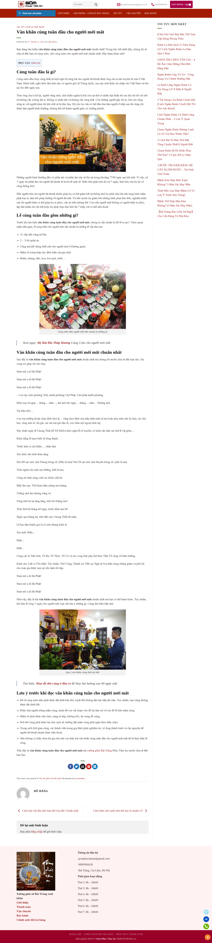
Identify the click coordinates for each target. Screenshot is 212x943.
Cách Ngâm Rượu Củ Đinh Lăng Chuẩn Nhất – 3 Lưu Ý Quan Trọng (175, 119)
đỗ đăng (52, 42)
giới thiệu (64, 13)
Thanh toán (24, 906)
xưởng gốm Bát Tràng (99, 750)
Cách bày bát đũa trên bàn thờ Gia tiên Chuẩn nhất (49, 810)
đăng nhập (37, 831)
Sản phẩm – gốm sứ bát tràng (92, 13)
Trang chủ (75, 934)
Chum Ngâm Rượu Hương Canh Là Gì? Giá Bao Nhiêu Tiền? (175, 131)
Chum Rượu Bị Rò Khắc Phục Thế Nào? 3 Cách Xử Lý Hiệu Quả (174, 155)
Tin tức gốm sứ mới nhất (31, 27)
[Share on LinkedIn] (95, 766)
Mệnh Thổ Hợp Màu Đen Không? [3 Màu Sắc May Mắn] (174, 203)
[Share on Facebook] (70, 766)
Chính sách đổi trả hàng (31, 919)
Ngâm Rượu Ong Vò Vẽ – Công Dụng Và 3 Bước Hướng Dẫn (175, 76)
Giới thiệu (22, 902)
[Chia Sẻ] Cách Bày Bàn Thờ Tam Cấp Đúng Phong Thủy (176, 36)
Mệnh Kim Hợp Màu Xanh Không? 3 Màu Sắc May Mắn (173, 182)
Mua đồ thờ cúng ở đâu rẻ (53, 683)
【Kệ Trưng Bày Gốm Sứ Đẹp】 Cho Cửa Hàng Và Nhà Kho (175, 214)
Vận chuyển (133, 13)
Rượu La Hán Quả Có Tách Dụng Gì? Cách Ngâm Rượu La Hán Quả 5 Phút (176, 49)
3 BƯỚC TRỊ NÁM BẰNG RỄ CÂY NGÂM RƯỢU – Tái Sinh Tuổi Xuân (175, 169)
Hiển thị (35, 63)
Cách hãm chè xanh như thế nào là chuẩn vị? (118, 810)
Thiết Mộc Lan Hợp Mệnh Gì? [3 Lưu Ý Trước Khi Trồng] (175, 192)
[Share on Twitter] (76, 766)
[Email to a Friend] (83, 766)
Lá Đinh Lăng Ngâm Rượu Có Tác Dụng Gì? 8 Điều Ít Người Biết (174, 89)
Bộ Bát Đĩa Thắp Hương (53, 342)
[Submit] (96, 4)
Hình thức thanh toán (129, 934)
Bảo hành (150, 13)
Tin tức (117, 13)
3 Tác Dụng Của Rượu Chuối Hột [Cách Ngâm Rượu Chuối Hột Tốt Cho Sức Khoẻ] (176, 104)
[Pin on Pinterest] (89, 766)
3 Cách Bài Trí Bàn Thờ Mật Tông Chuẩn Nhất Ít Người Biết (175, 142)
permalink (80, 778)
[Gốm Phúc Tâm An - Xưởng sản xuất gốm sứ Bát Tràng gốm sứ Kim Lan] (33, 4)
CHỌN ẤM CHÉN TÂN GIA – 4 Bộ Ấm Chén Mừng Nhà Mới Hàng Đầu (176, 64)
